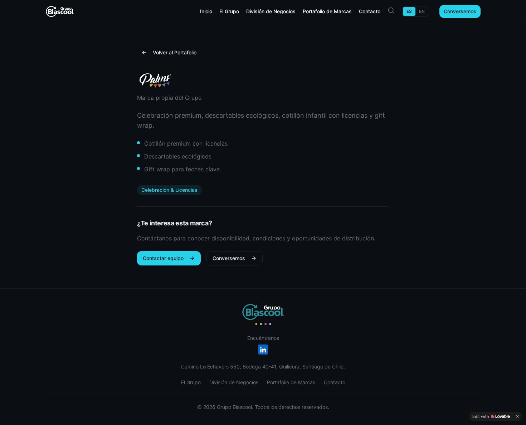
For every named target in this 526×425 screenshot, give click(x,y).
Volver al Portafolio (174, 52)
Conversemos (460, 11)
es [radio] (409, 11)
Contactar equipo (163, 258)
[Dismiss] (517, 416)
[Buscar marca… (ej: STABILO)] (391, 10)
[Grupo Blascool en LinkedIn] (263, 350)
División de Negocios (271, 11)
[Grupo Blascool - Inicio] (263, 314)
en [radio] (422, 11)
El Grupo (229, 11)
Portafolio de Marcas (327, 11)
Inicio (206, 11)
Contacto (369, 11)
